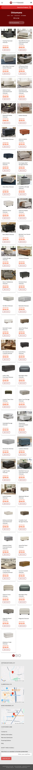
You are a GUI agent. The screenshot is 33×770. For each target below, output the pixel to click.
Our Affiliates (26, 766)
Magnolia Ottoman (24, 618)
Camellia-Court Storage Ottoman (23, 520)
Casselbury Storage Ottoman (24, 187)
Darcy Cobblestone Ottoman (8, 282)
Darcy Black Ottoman (8, 234)
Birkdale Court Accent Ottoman (24, 235)
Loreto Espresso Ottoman (7, 497)
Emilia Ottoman (23, 115)
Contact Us (4, 731)
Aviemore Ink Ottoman (6, 163)
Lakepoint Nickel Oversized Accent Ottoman (7, 547)
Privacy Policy (10, 767)
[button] (2, 3)
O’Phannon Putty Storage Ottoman (23, 66)
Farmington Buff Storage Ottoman (23, 163)
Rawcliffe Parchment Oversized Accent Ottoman (24, 42)
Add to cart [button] (6, 73)
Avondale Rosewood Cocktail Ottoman (8, 352)
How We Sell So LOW (8, 766)
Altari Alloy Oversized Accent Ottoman (8, 66)
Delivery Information (6, 734)
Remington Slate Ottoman (23, 376)
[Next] (19, 655)
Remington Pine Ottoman (23, 595)
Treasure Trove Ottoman (6, 595)
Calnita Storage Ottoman (7, 258)
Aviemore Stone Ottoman (7, 211)
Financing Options (6, 740)
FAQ (2, 743)
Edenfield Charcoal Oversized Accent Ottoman (24, 472)
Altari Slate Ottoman (8, 139)
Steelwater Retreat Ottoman (24, 497)
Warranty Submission (7, 737)
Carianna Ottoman (24, 258)
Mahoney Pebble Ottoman (23, 211)
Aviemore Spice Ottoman (23, 139)
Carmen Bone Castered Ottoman (8, 571)
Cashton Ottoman (23, 448)
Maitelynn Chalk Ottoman (7, 642)
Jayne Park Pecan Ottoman (23, 328)
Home (8, 15)
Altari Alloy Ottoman (8, 187)
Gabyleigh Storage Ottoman (7, 423)
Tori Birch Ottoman (8, 305)
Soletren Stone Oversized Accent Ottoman (7, 91)
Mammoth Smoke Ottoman (7, 116)
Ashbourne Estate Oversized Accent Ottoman (7, 521)
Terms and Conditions (21, 767)
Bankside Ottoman (24, 305)
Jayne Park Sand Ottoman (23, 546)
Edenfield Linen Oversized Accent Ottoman (23, 91)
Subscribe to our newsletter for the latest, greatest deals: (14, 751)
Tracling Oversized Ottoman (7, 41)
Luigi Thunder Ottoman (6, 471)
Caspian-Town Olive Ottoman (8, 400)
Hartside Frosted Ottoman (7, 328)
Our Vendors (17, 766)
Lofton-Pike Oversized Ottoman (8, 376)
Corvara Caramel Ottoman (23, 571)
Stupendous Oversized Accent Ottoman (23, 424)
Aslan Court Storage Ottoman (24, 400)
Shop (12, 15)
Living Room (17, 15)
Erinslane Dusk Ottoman (23, 282)
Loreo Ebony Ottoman (22, 352)
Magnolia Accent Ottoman (7, 619)
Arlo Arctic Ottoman (8, 448)
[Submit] (30, 7)
